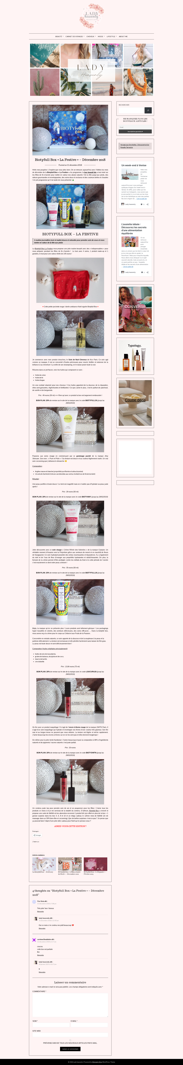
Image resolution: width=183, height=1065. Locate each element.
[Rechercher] (148, 110)
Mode (100, 36)
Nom (35, 1021)
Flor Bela (40, 901)
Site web (36, 1031)
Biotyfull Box (94, 811)
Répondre (40, 911)
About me (123, 36)
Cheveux (90, 36)
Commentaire (39, 991)
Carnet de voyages (74, 36)
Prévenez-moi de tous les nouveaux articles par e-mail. (70, 1043)
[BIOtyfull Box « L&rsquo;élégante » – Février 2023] (95, 864)
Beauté (58, 36)
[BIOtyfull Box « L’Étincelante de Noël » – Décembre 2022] (70, 864)
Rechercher (124, 105)
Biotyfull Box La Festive (44, 249)
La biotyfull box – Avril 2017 (42, 872)
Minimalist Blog (97, 1062)
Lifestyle (111, 36)
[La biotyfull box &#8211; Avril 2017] (44, 864)
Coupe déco (135, 400)
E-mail (74, 1021)
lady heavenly (44, 918)
